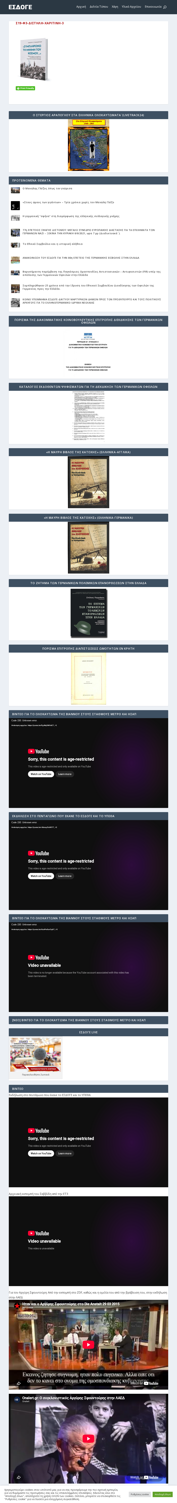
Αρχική (81, 6)
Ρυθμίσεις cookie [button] (140, 1494)
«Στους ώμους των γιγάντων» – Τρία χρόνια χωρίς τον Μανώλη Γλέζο (68, 202)
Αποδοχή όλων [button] (163, 1494)
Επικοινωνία (153, 6)
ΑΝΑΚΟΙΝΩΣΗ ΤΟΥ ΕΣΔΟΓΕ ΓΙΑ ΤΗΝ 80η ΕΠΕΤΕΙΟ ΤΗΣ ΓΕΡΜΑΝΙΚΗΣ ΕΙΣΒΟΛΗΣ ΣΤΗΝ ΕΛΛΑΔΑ (81, 257)
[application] (88, 763)
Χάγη (115, 6)
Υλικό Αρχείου (131, 6)
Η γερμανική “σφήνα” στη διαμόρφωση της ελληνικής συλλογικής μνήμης (71, 216)
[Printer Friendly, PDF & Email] (25, 87)
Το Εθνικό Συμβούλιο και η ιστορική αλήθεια (53, 244)
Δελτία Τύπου (99, 6)
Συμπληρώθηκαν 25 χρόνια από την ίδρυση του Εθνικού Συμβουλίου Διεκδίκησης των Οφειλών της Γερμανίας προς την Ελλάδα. (88, 287)
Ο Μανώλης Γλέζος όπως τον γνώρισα (47, 188)
